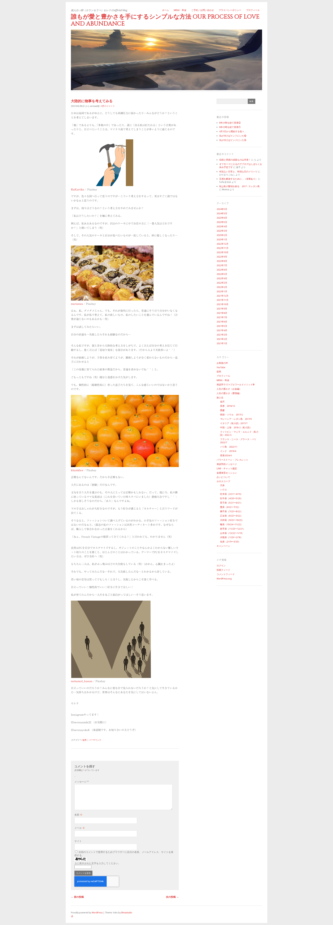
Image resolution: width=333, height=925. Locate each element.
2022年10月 (222, 252)
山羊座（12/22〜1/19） (232, 533)
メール (79, 827)
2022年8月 (222, 261)
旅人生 (220, 397)
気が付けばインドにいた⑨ (232, 140)
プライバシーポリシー (230, 10)
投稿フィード (223, 570)
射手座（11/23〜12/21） (232, 528)
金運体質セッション (227, 473)
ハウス (223, 489)
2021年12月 (222, 295)
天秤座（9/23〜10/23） (232, 520)
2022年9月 (222, 256)
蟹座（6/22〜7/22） (230, 507)
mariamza (77, 303)
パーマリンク (95, 740)
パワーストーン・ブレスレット (232, 460)
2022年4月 (222, 278)
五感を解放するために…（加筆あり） (238, 179)
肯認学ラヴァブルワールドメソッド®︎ (236, 384)
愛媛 (222, 410)
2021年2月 (222, 339)
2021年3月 (222, 334)
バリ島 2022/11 (228, 446)
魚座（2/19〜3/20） (230, 541)
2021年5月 (222, 326)
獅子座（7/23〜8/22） (231, 511)
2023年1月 (222, 239)
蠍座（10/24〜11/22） (231, 524)
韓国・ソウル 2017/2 (231, 414)
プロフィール (253, 10)
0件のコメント (108, 106)
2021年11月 (222, 300)
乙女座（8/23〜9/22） (231, 515)
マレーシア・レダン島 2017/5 (236, 419)
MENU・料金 (180, 10)
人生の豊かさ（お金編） (229, 389)
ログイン (221, 565)
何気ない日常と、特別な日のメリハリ (238, 171)
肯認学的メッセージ (227, 464)
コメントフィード (226, 574)
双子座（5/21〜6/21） (231, 502)
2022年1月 (222, 291)
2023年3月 (222, 231)
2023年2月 (222, 235)
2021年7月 (222, 317)
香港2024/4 (226, 455)
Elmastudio (126, 912)
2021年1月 (222, 343)
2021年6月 (222, 321)
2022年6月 (222, 269)
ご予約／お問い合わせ (202, 10)
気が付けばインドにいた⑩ (232, 135)
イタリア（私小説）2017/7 (233, 423)
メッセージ (81, 781)
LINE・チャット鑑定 (227, 468)
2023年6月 (222, 217)
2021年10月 (222, 304)
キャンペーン (223, 546)
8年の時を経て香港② (230, 122)
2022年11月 (222, 248)
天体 (222, 485)
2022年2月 (222, 287)
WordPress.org (224, 578)
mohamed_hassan (81, 681)
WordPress (97, 912)
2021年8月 (222, 313)
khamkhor (77, 470)
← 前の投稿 (77, 896)
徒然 (84, 740)
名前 (78, 814)
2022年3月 (222, 282)
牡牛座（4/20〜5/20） (231, 498)
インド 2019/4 (228, 451)
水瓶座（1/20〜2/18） (231, 537)
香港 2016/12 (227, 406)
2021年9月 (222, 308)
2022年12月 (222, 244)
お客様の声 (222, 363)
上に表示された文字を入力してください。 (97, 863)
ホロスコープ (223, 481)
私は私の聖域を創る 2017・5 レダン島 (239, 186)
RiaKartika (77, 189)
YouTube (221, 367)
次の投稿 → (172, 896)
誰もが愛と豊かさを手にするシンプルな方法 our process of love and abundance (165, 20)
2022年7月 (222, 265)
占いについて (223, 477)
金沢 (222, 401)
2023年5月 (222, 222)
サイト (78, 841)
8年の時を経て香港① (230, 127)
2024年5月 (222, 209)
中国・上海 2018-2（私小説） (236, 427)
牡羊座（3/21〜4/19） (231, 494)
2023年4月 (222, 226)
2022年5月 (222, 274)
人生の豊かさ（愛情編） (229, 393)
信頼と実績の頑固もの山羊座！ (235, 159)
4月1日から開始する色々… (232, 131)
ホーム (165, 10)
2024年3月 (222, 213)
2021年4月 (222, 330)
